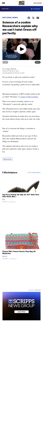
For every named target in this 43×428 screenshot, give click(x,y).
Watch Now (37, 3)
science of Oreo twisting (29, 96)
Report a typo (8, 159)
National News (10, 18)
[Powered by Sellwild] (38, 290)
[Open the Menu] (3, 3)
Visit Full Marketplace (34, 172)
